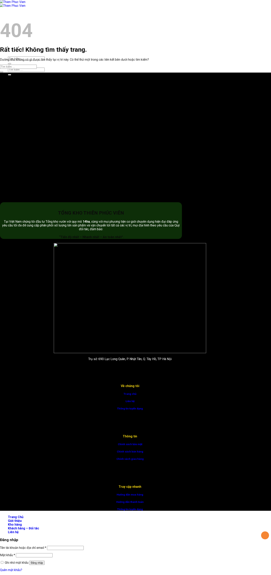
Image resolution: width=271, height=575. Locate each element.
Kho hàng (15, 524)
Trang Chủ (15, 15)
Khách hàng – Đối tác (23, 528)
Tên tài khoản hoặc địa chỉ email (23, 548)
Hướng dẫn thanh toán (130, 501)
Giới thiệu (15, 521)
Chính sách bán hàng (130, 451)
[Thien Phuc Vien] (12, 4)
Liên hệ (130, 401)
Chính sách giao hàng (130, 458)
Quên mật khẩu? (11, 570)
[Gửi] (9, 63)
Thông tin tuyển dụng (130, 408)
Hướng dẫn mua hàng (130, 494)
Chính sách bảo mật (130, 444)
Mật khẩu (7, 555)
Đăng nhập (37, 562)
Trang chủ (130, 393)
